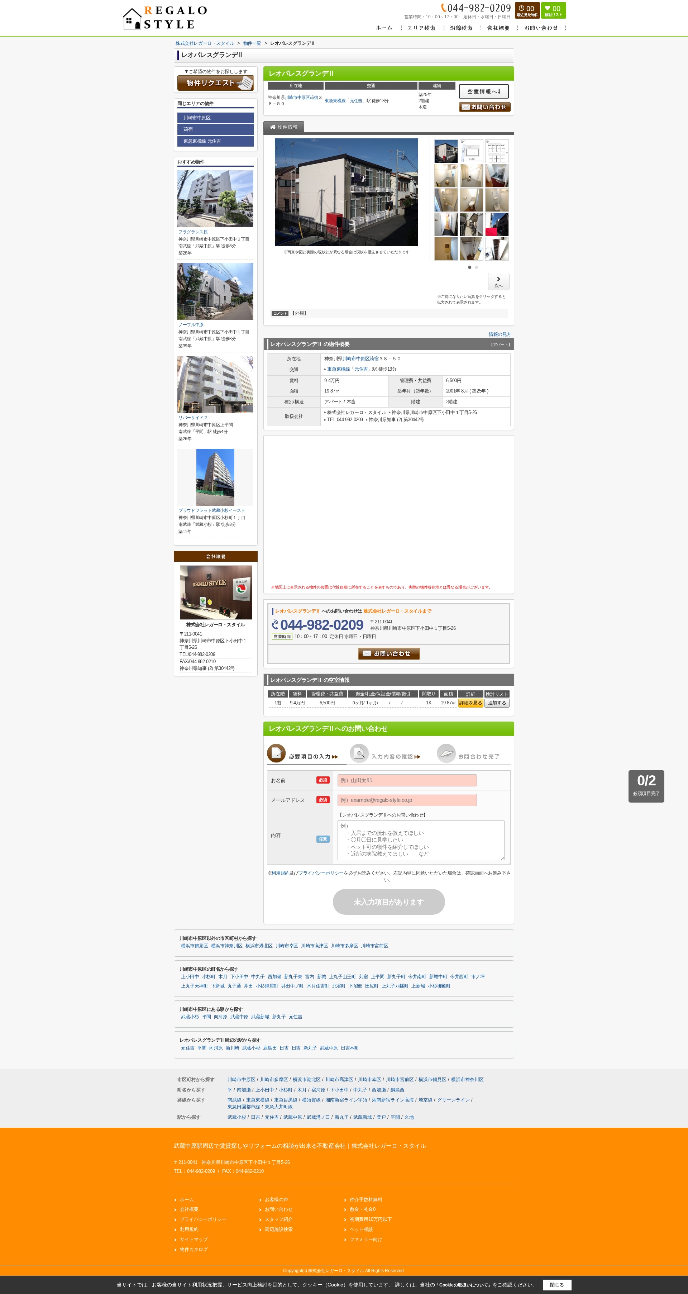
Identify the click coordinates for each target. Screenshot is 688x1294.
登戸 (381, 1117)
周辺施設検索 (279, 1229)
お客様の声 (276, 1199)
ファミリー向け (366, 1239)
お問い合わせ (279, 1209)
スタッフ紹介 (279, 1219)
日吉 (284, 1048)
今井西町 (459, 976)
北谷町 (339, 986)
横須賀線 (312, 1100)
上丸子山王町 (342, 976)
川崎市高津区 (314, 945)
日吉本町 (350, 1048)
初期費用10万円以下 (371, 1219)
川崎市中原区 (297, 97)
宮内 (309, 976)
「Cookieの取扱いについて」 (463, 1285)
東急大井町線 (279, 1106)
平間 (206, 1016)
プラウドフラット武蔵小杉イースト (211, 510)
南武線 (235, 1100)
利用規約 (280, 873)
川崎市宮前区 (374, 945)
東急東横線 (335, 100)
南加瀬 (244, 1090)
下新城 (218, 986)
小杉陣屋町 (267, 986)
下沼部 (355, 986)
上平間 (377, 976)
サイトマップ (194, 1239)
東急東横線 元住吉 (202, 141)
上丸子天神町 (194, 986)
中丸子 (258, 976)
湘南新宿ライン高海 (393, 1100)
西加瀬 (274, 976)
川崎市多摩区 (344, 945)
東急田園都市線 (245, 1106)
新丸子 (279, 1016)
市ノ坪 (478, 976)
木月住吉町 (318, 986)
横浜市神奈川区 (227, 945)
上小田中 (190, 976)
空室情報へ (483, 91)
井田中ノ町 (292, 986)
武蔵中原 (239, 1016)
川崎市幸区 (287, 945)
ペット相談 (361, 1229)
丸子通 (234, 986)
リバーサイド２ (193, 417)
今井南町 (417, 976)
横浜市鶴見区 (194, 945)
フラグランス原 (193, 231)
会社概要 (189, 1209)
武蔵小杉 (190, 1016)
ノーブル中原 (191, 324)
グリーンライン (454, 1100)
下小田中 (239, 976)
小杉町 (209, 976)
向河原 (221, 1016)
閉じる (557, 1285)
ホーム (187, 1199)
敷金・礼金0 (363, 1209)
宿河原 (319, 1090)
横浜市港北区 (259, 945)
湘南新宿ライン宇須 (347, 1100)
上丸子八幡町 (395, 986)
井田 (248, 986)
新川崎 (232, 1048)
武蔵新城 (260, 1016)
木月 (222, 976)
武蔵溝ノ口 (318, 1117)
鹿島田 (270, 1048)
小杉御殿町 (439, 986)
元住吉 (356, 100)
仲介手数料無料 (366, 1199)
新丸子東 (293, 976)
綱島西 (398, 1090)
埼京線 (426, 1100)
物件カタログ (194, 1249)
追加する (497, 702)
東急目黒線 (286, 1100)
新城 (321, 976)
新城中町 (438, 976)
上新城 (418, 986)
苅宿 (314, 97)
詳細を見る (470, 702)
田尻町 (372, 986)
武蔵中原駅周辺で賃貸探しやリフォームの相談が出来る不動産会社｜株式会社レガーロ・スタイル (300, 1146)
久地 (409, 1117)
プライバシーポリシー (321, 873)
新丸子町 (396, 976)
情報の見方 (500, 334)
